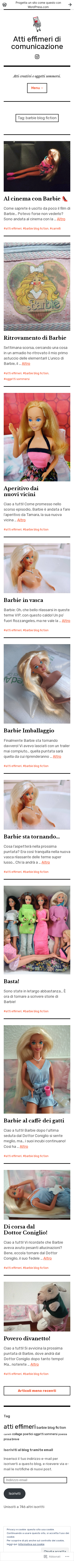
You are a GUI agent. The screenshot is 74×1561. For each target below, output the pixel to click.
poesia (62, 1434)
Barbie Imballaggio (29, 731)
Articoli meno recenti (37, 1391)
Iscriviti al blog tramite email (28, 1450)
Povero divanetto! (27, 1339)
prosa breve (11, 1439)
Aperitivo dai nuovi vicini (21, 491)
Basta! (11, 981)
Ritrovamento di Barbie (35, 338)
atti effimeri (14, 228)
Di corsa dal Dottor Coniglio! (25, 1230)
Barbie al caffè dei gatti (34, 1121)
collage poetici (22, 1434)
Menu (35, 88)
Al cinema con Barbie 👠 (36, 199)
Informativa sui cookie (31, 1544)
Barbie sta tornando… (32, 837)
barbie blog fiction (37, 228)
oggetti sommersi (18, 379)
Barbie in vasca (23, 600)
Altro (61, 219)
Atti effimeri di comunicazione (37, 43)
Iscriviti (15, 1493)
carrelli (56, 228)
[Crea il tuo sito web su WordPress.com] (37, 4)
